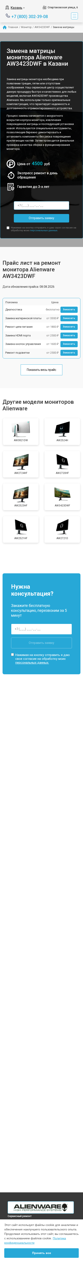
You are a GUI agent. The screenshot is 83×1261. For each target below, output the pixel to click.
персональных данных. (44, 230)
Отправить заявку (41, 218)
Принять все (41, 1253)
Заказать (69, 309)
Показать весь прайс (41, 369)
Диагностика (13, 309)
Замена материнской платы (23, 318)
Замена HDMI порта (18, 335)
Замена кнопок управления (23, 344)
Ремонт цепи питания (19, 326)
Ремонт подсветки (17, 352)
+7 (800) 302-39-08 (29, 16)
